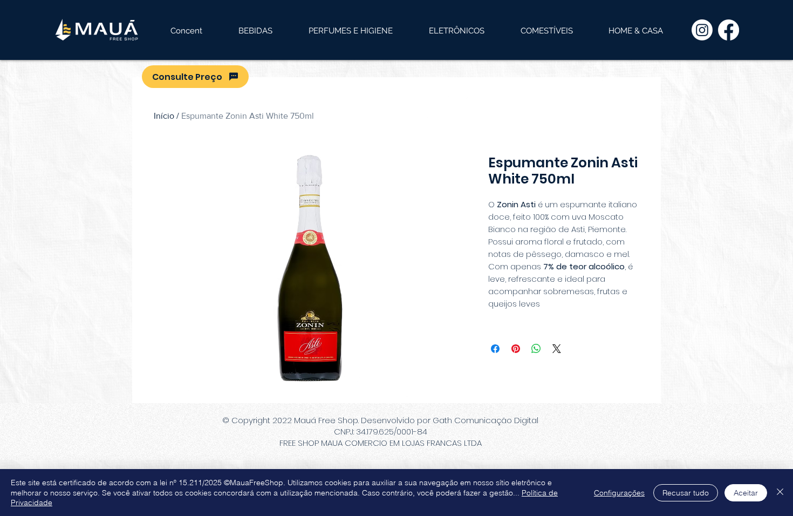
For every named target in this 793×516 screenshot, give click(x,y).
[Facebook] (728, 29)
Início (164, 115)
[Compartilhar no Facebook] (495, 348)
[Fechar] (780, 492)
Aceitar (746, 493)
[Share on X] (556, 348)
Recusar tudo (685, 493)
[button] (255, 31)
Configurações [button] (619, 493)
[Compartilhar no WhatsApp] (536, 348)
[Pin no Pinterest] (515, 348)
